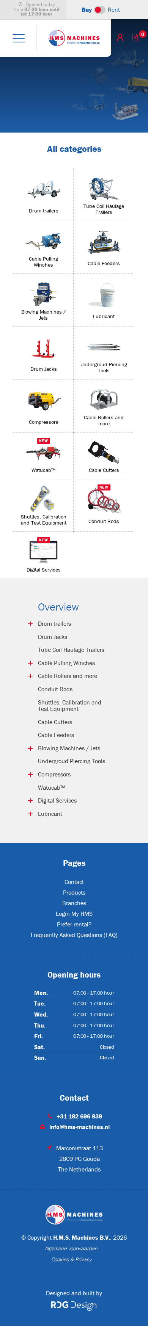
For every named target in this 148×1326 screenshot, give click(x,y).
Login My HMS (74, 913)
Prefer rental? (74, 924)
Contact (74, 882)
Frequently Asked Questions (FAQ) (74, 935)
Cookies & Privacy (71, 1259)
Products (74, 892)
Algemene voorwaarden (71, 1248)
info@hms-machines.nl (79, 1127)
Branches (74, 903)
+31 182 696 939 (79, 1116)
